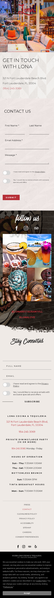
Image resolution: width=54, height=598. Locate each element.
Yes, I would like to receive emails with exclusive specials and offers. (31, 181)
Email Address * (14, 140)
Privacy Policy (40, 172)
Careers (26, 532)
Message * (11, 155)
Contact (27, 509)
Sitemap (27, 528)
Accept (27, 593)
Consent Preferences (27, 537)
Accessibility (27, 523)
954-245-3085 (19, 448)
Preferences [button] (8, 587)
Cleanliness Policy (27, 514)
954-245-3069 (27, 431)
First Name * (12, 125)
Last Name (35, 125)
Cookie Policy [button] (41, 581)
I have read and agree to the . (29, 172)
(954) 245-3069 (12, 88)
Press (27, 505)
